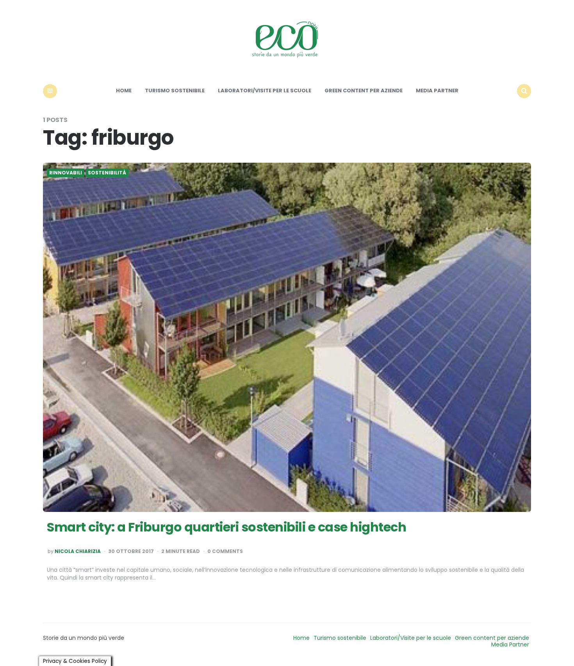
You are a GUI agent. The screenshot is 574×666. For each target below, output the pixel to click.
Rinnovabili (65, 173)
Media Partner (437, 90)
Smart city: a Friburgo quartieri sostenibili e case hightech (226, 527)
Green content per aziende (363, 90)
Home (124, 90)
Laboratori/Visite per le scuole (264, 90)
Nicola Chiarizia (78, 551)
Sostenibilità (107, 173)
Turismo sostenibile (175, 90)
